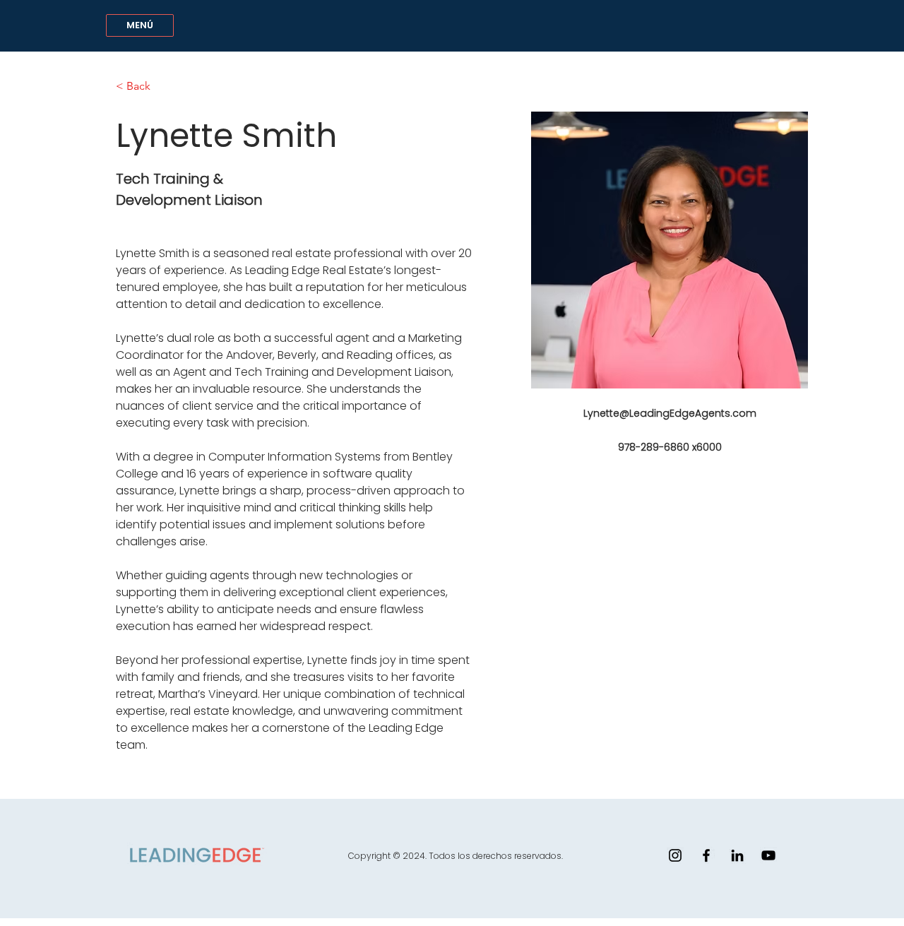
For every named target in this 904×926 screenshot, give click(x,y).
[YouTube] (768, 855)
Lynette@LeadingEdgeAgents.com (669, 413)
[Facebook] (706, 855)
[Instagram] (675, 855)
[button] (140, 25)
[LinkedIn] (737, 855)
